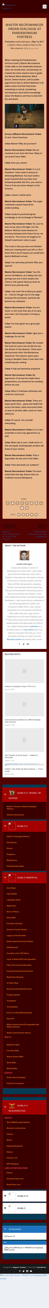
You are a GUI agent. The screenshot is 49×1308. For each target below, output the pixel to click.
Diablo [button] (21, 1208)
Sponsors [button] (15, 1229)
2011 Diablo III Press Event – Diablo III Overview (21, 756)
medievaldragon (22, 41)
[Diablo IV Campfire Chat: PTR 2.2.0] (24, 671)
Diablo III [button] (22, 1196)
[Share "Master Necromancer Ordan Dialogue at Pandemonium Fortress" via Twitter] (12, 503)
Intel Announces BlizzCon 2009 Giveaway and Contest (23, 721)
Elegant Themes (19, 1267)
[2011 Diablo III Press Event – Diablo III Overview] (24, 740)
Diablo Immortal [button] (27, 877)
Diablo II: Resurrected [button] (18, 1108)
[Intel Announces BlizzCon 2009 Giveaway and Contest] (24, 704)
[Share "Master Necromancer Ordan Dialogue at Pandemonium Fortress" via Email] (22, 508)
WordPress (41, 1267)
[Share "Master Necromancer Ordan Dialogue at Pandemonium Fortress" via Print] (26, 508)
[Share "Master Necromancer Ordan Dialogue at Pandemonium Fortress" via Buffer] (36, 503)
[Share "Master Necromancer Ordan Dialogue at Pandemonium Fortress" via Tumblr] (22, 503)
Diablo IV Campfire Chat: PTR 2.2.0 (20, 686)
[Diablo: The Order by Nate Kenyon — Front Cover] (24, 765)
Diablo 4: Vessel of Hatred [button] (25, 795)
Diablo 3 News (15, 45)
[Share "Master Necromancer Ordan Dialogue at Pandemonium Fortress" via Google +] (17, 503)
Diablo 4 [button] (22, 826)
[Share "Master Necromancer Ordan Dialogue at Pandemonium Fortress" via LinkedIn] (31, 503)
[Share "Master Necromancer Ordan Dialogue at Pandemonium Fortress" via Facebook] (7, 503)
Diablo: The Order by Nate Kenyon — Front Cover (24, 770)
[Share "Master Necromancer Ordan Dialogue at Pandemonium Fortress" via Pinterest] (26, 503)
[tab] (25, 795)
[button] (25, 1243)
